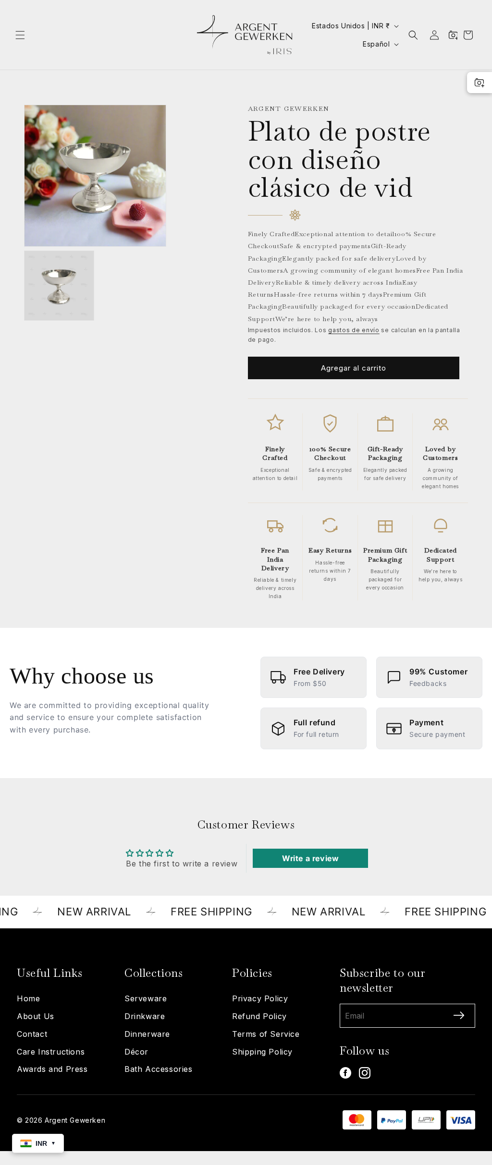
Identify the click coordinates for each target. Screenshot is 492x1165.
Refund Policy (259, 1016)
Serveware (145, 998)
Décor (136, 1052)
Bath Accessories (158, 1069)
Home (28, 998)
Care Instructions (51, 1052)
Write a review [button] (310, 858)
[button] (20, 35)
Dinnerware (147, 1034)
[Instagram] (364, 1073)
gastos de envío (354, 330)
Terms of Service (266, 1034)
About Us (35, 1016)
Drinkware (144, 1016)
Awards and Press (52, 1069)
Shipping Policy (262, 1052)
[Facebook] (345, 1073)
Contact (32, 1034)
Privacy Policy (260, 998)
